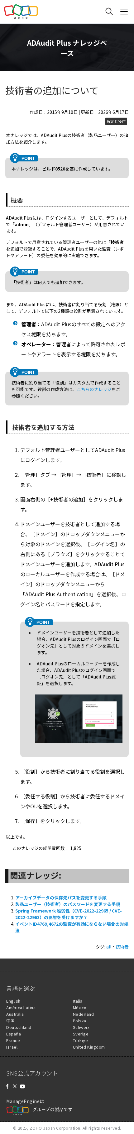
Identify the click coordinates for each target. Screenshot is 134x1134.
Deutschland (18, 1027)
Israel (11, 1047)
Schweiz (81, 1027)
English (13, 1001)
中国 (10, 1021)
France (13, 1040)
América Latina (21, 1007)
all (108, 946)
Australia (15, 1014)
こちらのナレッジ (94, 389)
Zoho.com (21, 11)
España (13, 1034)
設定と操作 (116, 121)
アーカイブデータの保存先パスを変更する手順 (61, 897)
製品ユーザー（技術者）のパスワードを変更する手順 (67, 904)
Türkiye (80, 1040)
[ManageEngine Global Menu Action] (124, 12)
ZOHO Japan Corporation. (56, 1128)
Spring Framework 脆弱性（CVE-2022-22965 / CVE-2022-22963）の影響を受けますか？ (68, 914)
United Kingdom (89, 1047)
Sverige (81, 1034)
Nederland (83, 1014)
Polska (79, 1021)
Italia (78, 1001)
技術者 (122, 946)
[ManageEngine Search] (109, 12)
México (80, 1007)
